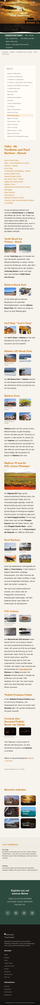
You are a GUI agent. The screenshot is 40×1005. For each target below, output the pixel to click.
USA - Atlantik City (11, 38)
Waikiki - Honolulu (12, 118)
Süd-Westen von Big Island (15, 79)
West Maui (10, 94)
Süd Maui (10, 100)
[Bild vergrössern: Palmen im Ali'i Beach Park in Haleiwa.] (25, 358)
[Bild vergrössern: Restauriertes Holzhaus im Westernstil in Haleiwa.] (25, 416)
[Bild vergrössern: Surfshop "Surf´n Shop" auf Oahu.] (10, 330)
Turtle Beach (24, 669)
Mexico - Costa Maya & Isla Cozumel (17, 44)
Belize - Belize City (11, 41)
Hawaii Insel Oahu (12, 112)
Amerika (12, 52)
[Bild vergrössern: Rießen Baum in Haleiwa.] (25, 403)
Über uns (7, 977)
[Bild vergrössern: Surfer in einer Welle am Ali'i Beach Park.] (10, 372)
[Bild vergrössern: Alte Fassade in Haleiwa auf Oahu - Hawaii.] (10, 403)
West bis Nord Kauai (13, 133)
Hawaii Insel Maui (12, 91)
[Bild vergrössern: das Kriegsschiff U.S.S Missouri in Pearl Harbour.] (10, 547)
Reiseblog (7, 971)
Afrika (9, 802)
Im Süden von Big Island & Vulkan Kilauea (19, 82)
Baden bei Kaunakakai (14, 109)
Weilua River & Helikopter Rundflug (17, 136)
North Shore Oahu (13, 115)
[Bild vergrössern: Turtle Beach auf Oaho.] (10, 248)
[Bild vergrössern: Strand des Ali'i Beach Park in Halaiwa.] (10, 358)
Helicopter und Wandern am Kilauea (18, 85)
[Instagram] (16, 913)
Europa (26, 825)
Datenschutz (8, 992)
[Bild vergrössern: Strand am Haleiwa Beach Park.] (10, 291)
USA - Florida (29, 35)
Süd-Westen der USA (27, 38)
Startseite (5, 52)
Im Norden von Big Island (15, 76)
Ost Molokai (10, 106)
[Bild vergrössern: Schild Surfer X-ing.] (25, 330)
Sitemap (6, 986)
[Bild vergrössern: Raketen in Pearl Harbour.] (25, 559)
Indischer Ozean (10, 824)
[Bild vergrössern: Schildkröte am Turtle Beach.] (25, 248)
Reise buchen (8, 974)
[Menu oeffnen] (34, 3)
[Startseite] (12, 2)
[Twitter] (24, 913)
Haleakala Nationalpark (14, 97)
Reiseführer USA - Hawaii (14, 35)
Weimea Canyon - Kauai (14, 130)
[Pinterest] (32, 913)
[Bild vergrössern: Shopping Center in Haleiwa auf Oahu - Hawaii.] (10, 416)
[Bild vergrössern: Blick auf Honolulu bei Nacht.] (10, 731)
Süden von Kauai (12, 127)
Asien (9, 813)
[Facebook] (7, 913)
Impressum (7, 989)
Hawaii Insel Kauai (12, 124)
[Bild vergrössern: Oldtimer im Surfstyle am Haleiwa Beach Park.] (25, 291)
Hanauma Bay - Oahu (13, 121)
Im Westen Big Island (13, 88)
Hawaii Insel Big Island (14, 73)
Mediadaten (8, 995)
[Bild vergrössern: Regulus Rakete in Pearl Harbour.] (10, 559)
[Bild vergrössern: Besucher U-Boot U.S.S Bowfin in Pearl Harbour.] (25, 547)
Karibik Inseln (26, 812)
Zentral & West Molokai (14, 103)
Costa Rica (9, 47)
